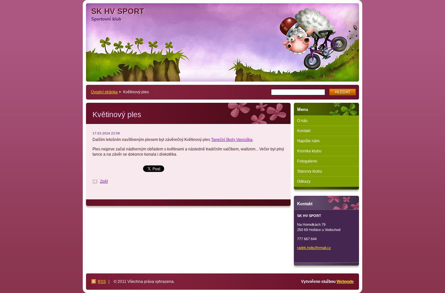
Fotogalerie (307, 161)
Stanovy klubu (309, 171)
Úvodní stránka (104, 92)
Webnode (345, 281)
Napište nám (308, 141)
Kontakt (303, 131)
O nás (302, 120)
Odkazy (303, 181)
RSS (102, 281)
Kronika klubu (309, 151)
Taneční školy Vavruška (231, 139)
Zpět (104, 181)
